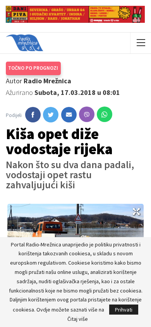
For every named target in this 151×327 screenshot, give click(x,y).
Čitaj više (77, 319)
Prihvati (123, 309)
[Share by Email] (69, 114)
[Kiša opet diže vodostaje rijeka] (33, 114)
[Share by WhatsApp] (104, 114)
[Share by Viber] (86, 114)
